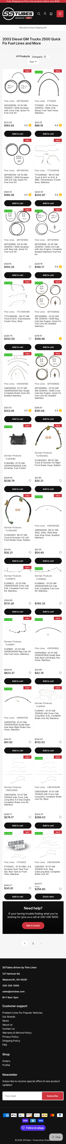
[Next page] (41, 943)
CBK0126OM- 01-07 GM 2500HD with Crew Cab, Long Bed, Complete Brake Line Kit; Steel (48, 795)
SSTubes (27, 1140)
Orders (6, 1061)
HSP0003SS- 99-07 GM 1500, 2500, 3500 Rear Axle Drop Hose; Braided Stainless (47, 534)
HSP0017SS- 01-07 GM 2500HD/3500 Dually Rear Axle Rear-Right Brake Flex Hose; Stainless (17, 726)
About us (7, 1024)
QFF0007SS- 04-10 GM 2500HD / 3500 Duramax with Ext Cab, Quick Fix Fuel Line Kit (16, 178)
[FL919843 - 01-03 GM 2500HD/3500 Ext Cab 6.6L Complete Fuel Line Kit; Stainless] (48, 570)
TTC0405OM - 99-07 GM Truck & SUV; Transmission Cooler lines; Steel (17, 318)
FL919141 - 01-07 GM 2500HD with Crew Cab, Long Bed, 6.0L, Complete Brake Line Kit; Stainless (48, 714)
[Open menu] (60, 13)
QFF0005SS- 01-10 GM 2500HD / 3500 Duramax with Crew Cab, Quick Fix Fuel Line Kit (16, 109)
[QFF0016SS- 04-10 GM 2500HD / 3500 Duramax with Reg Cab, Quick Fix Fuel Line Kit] (17, 223)
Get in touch (33, 925)
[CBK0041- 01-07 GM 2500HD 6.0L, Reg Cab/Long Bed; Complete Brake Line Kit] (48, 845)
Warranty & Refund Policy (17, 1032)
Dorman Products (12, 455)
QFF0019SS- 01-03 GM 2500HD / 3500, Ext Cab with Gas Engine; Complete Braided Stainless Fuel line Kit (48, 249)
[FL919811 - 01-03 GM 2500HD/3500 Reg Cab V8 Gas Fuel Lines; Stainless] (17, 628)
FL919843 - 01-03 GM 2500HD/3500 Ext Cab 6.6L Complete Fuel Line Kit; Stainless (47, 587)
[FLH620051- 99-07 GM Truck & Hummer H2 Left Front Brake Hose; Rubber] (17, 509)
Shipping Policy (11, 1040)
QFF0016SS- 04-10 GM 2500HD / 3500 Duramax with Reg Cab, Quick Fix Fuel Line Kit (16, 248)
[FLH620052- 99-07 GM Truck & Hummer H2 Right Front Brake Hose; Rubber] (48, 437)
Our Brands (8, 1016)
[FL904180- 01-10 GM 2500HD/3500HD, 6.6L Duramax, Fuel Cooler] (17, 439)
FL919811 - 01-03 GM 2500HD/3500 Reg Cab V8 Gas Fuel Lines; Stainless (17, 651)
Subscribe (52, 1096)
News (5, 1020)
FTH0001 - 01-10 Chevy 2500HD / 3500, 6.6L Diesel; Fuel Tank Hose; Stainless (46, 109)
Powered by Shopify (42, 1140)
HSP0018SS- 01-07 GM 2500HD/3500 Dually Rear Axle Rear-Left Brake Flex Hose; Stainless (47, 656)
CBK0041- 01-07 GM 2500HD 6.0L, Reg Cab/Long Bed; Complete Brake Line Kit (47, 870)
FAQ (4, 1044)
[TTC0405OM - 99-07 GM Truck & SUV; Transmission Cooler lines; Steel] (17, 295)
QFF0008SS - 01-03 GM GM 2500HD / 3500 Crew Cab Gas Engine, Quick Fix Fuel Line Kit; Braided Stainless (48, 393)
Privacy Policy (10, 1036)
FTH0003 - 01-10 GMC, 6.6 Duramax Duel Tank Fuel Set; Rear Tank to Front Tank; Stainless (17, 870)
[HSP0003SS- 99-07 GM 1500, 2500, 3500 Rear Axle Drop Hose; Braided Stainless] (48, 509)
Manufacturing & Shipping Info (33, 27)
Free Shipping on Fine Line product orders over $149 (33, 1)
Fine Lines (9, 101)
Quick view (48, 896)
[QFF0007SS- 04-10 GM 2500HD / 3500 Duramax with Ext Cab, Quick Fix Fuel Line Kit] (17, 153)
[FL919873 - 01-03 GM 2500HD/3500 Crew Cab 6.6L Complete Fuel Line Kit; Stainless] (17, 570)
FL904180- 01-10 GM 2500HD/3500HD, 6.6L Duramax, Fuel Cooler (15, 465)
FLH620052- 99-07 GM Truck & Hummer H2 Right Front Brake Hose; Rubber (48, 462)
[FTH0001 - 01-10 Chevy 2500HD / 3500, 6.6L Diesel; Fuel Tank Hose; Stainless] (48, 84)
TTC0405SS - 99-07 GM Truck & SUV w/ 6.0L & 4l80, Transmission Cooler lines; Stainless (48, 178)
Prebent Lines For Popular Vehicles (22, 1012)
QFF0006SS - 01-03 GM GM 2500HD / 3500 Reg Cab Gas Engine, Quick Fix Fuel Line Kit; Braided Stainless (48, 321)
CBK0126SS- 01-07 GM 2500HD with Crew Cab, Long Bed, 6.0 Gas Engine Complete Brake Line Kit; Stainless (17, 799)
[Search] (38, 13)
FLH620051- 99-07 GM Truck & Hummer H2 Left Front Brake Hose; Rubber (17, 537)
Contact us (8, 1028)
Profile (6, 1065)
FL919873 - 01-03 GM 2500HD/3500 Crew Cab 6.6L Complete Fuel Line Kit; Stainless (16, 587)
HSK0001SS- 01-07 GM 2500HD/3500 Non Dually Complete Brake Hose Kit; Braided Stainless (17, 392)
